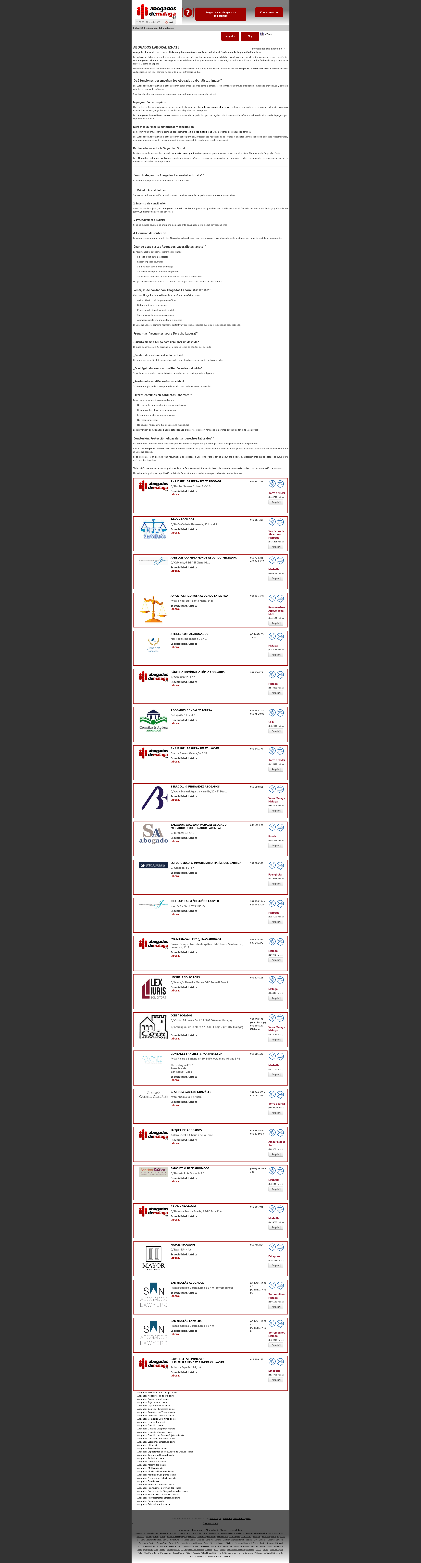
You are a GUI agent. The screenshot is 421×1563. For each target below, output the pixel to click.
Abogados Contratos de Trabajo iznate (156, 1412)
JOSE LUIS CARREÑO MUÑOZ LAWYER (195, 901)
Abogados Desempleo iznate (151, 1422)
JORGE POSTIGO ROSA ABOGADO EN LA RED (199, 596)
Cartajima (209, 1540)
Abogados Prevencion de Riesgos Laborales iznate (162, 1491)
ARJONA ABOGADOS (184, 1206)
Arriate (162, 1536)
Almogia (241, 1533)
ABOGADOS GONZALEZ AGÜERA (191, 710)
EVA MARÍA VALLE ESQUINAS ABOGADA (196, 939)
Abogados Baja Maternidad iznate (154, 1405)
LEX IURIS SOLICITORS (185, 977)
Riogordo (208, 1550)
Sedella (258, 1550)
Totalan (182, 1553)
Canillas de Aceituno (171, 1540)
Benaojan (256, 1536)
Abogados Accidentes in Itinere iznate (155, 1395)
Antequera (273, 1533)
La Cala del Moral (203, 1546)
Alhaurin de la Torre (195, 1533)
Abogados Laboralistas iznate (151, 1461)
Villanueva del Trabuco (205, 1556)
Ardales (149, 1536)
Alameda (139, 1533)
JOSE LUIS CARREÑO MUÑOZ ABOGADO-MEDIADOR (204, 557)
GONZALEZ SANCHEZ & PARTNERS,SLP (196, 1053)
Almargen (233, 1533)
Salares (222, 1550)
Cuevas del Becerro (194, 1543)
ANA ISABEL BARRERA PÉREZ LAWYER (195, 748)
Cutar (206, 1543)
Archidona (140, 1536)
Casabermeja (228, 1540)
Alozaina (254, 1533)
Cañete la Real (155, 1540)
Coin (255, 1540)
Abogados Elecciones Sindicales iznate (156, 1441)
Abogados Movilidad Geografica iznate (156, 1474)
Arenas (156, 1536)
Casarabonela (239, 1540)
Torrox (175, 1553)
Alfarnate (154, 1533)
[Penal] (153, 647)
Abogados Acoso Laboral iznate (153, 1399)
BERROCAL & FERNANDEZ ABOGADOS (195, 786)
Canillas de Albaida (187, 1540)
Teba (140, 1553)
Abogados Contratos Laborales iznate (155, 1415)
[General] (153, 485)
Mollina (263, 1546)
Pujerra (184, 1550)
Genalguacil (271, 1543)
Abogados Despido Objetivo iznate (154, 1431)
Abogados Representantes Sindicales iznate (158, 1497)
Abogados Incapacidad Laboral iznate (155, 1454)
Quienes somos (210, 1523)
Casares (249, 1540)
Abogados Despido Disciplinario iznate (156, 1428)
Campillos (145, 1540)
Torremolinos (166, 1553)
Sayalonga (250, 1550)
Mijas (247, 1546)
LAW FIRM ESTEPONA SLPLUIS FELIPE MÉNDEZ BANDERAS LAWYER (197, 1360)
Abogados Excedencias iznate (152, 1448)
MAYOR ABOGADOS (183, 1244)
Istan (159, 1546)
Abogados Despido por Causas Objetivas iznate (160, 1435)
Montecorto (278, 1546)
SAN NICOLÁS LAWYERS (186, 1321)
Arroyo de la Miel (173, 1536)
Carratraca (200, 1540)
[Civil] (153, 865)
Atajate (184, 1536)
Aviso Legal (215, 1518)
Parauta (162, 1550)
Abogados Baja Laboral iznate (152, 1402)
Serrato (265, 1550)
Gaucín (262, 1543)
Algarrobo (173, 1533)
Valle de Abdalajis (193, 1553)
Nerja (150, 1550)
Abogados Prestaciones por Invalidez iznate (159, 1487)
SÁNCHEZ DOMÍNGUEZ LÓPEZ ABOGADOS (198, 672)
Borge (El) (275, 1536)
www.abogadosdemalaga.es (237, 1518)
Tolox (146, 1553)
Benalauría (211, 1536)
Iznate (164, 1546)
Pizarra (177, 1550)
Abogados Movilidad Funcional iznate (155, 1471)
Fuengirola (239, 1543)
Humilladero (143, 1546)
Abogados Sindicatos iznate (150, 1501)
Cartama (218, 1540)
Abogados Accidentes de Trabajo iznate (157, 1392)
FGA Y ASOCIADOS (182, 519)
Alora (248, 1533)
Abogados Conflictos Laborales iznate (156, 1408)
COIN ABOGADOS (182, 1015)
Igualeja (152, 1546)
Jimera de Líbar (175, 1546)
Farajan (221, 1543)
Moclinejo (254, 1546)
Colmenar (262, 1540)
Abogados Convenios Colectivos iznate (156, 1418)
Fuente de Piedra (251, 1543)
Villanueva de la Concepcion (243, 1553)
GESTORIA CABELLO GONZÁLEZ (191, 1092)
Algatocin (182, 1533)
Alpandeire (263, 1533)
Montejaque (142, 1550)
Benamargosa (234, 1536)
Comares (271, 1540)
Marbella (240, 1546)
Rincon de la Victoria (196, 1550)
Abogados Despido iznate (150, 1425)
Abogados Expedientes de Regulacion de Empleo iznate (165, 1451)
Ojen (156, 1550)
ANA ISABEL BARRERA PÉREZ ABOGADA (196, 481)
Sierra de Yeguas (276, 1550)
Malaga (225, 1546)
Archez (282, 1533)
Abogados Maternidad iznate (151, 1464)
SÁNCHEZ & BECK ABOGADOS (190, 1168)
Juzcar (192, 1546)
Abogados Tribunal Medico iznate (154, 1504)
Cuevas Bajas (162, 1543)
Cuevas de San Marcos (177, 1543)
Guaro (279, 1543)
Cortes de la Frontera (147, 1543)
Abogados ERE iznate (147, 1445)
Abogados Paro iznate (148, 1481)
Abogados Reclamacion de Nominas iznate (158, 1494)
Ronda (216, 1550)
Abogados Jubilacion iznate (150, 1458)
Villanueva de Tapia (263, 1553)
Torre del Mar (154, 1553)
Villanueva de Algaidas (222, 1553)
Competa (279, 1540)
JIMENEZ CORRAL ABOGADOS (189, 634)
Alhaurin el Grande (211, 1533)
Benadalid (192, 1536)
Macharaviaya (216, 1546)
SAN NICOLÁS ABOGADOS (187, 1283)
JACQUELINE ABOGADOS (186, 1130)
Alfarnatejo (164, 1533)
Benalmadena (222, 1536)
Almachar (224, 1533)
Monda (269, 1546)
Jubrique (185, 1546)
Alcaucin (147, 1533)
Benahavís (202, 1536)
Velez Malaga (206, 1553)
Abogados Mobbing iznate (150, 1468)
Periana (170, 1550)
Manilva (233, 1546)
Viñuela (218, 1556)
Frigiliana (229, 1543)
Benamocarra (246, 1536)
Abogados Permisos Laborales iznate (155, 1484)
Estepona (213, 1543)
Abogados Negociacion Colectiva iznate (156, 1477)
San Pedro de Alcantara (236, 1550)
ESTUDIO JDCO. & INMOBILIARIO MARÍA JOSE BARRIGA (206, 863)
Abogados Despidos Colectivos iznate (156, 1438)
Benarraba (266, 1536)
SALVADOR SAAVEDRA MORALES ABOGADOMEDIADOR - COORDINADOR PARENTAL (198, 826)
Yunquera (226, 1556)
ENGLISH (269, 33)
